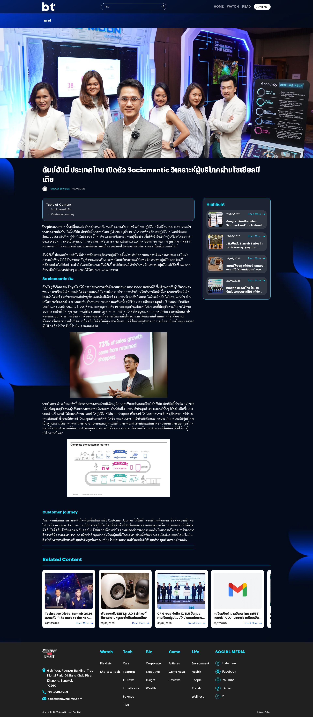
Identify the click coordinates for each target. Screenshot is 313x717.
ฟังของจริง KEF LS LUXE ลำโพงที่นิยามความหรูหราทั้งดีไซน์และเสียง (124, 615)
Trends (196, 688)
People (197, 680)
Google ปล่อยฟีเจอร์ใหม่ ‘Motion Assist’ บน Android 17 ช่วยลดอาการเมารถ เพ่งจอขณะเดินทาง (244, 226)
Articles (174, 663)
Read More (254, 214)
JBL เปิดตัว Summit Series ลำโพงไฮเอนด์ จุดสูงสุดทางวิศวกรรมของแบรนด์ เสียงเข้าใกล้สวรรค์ (244, 249)
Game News (177, 672)
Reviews (174, 680)
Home (219, 6)
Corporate (153, 663)
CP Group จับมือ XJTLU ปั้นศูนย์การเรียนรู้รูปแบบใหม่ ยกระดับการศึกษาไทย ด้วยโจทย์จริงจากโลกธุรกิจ (179, 619)
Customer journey (62, 214)
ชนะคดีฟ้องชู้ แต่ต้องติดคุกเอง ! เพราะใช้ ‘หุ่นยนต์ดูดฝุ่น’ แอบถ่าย (245, 269)
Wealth (151, 688)
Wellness (198, 696)
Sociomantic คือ (61, 209)
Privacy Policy (264, 712)
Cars (126, 663)
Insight (151, 680)
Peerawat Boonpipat (60, 189)
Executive (153, 672)
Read (246, 6)
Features (129, 672)
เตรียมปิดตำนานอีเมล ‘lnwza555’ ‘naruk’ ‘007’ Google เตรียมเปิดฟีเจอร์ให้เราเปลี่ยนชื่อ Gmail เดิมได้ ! (237, 619)
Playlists (106, 663)
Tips (126, 704)
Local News (131, 688)
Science (128, 696)
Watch (233, 6)
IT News (128, 680)
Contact (262, 7)
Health (196, 672)
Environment (200, 663)
